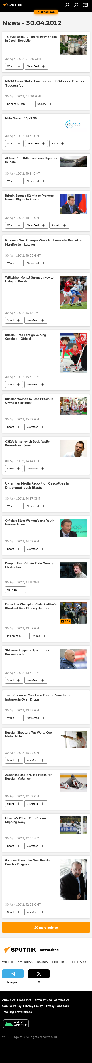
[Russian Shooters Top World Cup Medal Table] (73, 740)
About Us (8, 1000)
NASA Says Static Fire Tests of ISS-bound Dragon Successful (44, 83)
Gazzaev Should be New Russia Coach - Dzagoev (27, 862)
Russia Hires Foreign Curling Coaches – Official (25, 337)
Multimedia (14, 635)
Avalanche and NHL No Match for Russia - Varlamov (28, 776)
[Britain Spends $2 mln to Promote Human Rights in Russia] (73, 204)
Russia (42, 962)
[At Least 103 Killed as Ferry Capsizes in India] (73, 161)
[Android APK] (16, 1024)
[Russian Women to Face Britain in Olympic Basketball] (73, 406)
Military (79, 962)
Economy (60, 962)
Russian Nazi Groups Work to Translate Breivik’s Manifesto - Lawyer (43, 242)
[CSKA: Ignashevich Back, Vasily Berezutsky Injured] (73, 448)
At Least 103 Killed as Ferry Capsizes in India (31, 160)
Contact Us (61, 1000)
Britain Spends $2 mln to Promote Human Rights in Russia (29, 197)
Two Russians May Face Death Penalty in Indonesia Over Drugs (37, 697)
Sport (54, 143)
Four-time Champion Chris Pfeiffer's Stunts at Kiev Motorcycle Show (31, 606)
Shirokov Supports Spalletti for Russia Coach (27, 652)
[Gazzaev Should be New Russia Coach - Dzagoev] (73, 879)
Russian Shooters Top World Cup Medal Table (28, 734)
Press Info (24, 1000)
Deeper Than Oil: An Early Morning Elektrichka (29, 565)
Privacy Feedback (56, 1006)
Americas (25, 962)
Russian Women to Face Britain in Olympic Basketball (29, 401)
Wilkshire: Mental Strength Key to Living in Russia (29, 279)
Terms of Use (42, 1000)
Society (41, 103)
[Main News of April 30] (73, 124)
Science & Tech (16, 103)
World (11, 66)
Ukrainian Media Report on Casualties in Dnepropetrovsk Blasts (37, 485)
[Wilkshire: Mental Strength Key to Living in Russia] (73, 292)
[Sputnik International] (13, 7)
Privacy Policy (33, 1006)
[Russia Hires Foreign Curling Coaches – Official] (73, 353)
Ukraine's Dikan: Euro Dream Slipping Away (25, 820)
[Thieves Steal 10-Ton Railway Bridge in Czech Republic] (73, 44)
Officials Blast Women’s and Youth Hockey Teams (29, 522)
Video (36, 635)
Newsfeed (33, 66)
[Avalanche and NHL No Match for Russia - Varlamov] (73, 782)
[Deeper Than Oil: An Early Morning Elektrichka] (73, 570)
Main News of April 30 (21, 118)
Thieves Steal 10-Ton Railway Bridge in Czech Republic (31, 38)
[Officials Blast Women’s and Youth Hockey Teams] (73, 528)
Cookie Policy (11, 1006)
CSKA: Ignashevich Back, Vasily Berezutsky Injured (27, 443)
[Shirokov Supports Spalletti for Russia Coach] (73, 659)
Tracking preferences (17, 1012)
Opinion (12, 589)
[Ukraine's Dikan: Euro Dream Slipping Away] (73, 825)
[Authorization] (67, 4)
